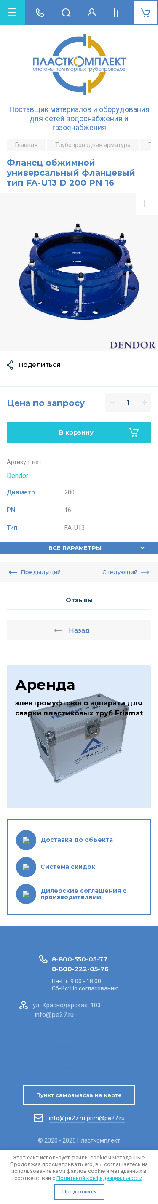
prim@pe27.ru (106, 1118)
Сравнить (147, 204)
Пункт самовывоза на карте (79, 1095)
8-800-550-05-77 (79, 959)
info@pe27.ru (67, 1118)
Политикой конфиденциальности (99, 1178)
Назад (79, 630)
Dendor (17, 476)
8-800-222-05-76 (80, 969)
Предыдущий (41, 572)
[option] (79, 272)
